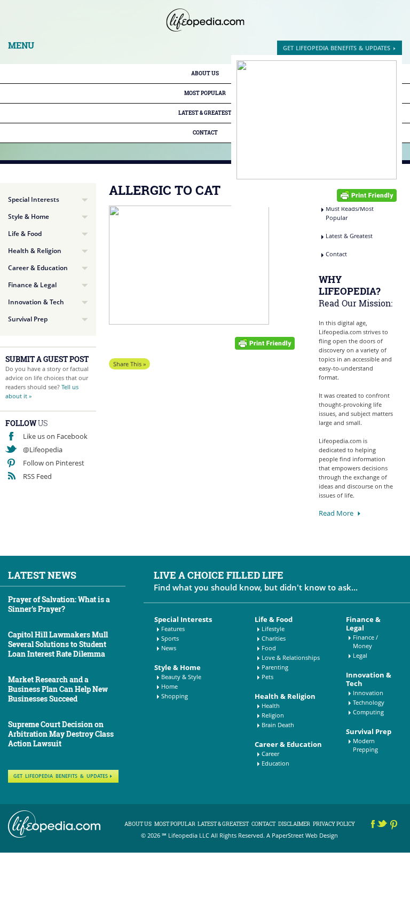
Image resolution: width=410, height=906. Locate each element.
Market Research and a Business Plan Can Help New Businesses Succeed (58, 689)
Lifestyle (273, 629)
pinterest (394, 825)
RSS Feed (37, 476)
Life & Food (25, 233)
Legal (360, 655)
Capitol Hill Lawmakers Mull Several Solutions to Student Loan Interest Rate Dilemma (58, 644)
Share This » (129, 364)
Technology (368, 702)
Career (270, 754)
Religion (273, 715)
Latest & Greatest (205, 112)
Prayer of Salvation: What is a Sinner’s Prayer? (59, 604)
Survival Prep (28, 319)
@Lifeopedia (42, 449)
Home (169, 686)
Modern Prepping (365, 745)
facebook (373, 825)
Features (173, 629)
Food (269, 648)
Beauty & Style (181, 677)
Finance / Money (365, 641)
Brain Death (278, 725)
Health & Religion (34, 250)
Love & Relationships (291, 657)
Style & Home (28, 216)
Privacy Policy (334, 824)
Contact (205, 132)
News (168, 648)
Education (275, 763)
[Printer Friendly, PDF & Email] (367, 195)
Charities (274, 638)
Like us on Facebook (55, 436)
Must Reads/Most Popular (350, 213)
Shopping (174, 696)
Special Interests (33, 199)
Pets (267, 677)
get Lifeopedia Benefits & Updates (336, 48)
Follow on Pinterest (53, 463)
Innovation (368, 693)
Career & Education (38, 267)
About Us (205, 73)
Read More (336, 513)
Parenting (275, 667)
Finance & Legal (32, 284)
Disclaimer (294, 824)
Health (271, 706)
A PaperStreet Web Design (302, 835)
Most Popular (205, 93)
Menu (21, 45)
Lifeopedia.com (205, 20)
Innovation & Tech (36, 301)
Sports (170, 638)
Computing (368, 712)
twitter (383, 825)
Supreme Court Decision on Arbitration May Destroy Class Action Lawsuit (61, 734)
